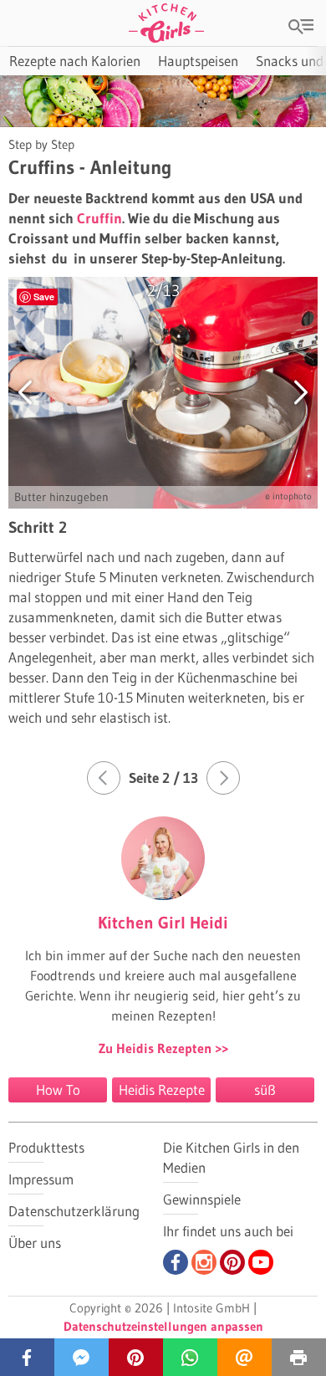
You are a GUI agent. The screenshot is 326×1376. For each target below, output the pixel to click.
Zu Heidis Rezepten (157, 1048)
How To (58, 1089)
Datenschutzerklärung (74, 1211)
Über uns (34, 1242)
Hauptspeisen (198, 60)
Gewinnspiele (202, 1199)
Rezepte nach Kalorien (74, 60)
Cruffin (99, 218)
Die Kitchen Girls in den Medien (231, 1157)
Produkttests (46, 1147)
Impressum (41, 1179)
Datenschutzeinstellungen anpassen (163, 1326)
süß (265, 1089)
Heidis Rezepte (162, 1089)
